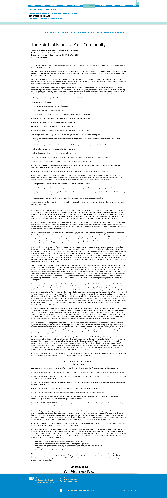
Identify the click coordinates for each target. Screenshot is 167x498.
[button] (137, 2)
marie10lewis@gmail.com (82, 490)
